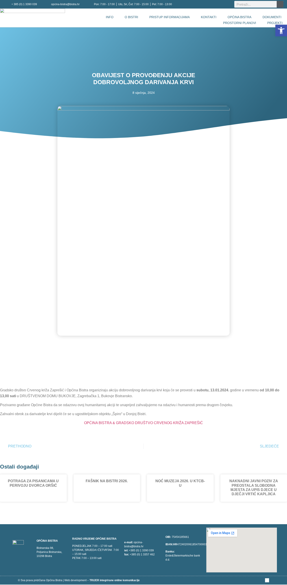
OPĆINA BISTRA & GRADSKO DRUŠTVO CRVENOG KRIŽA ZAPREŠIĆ (143, 423)
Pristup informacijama (169, 17)
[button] (281, 30)
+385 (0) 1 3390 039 (141, 550)
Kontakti (208, 17)
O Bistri (131, 17)
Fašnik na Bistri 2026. (107, 481)
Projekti (275, 23)
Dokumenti (272, 17)
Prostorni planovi (239, 23)
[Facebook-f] (267, 580)
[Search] (280, 4)
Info (109, 17)
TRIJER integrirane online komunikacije (114, 580)
